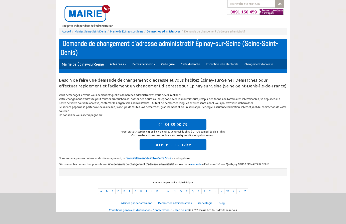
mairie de (196, 164)
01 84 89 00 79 (172, 124)
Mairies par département (136, 203)
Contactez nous (163, 210)
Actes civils (117, 64)
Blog (222, 203)
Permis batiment (143, 64)
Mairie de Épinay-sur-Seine (126, 31)
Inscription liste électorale (222, 64)
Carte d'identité (190, 64)
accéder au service (173, 144)
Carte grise (168, 64)
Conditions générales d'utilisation (130, 210)
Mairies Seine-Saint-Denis (91, 31)
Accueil (66, 31)
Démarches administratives (164, 31)
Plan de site (182, 210)
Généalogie (205, 203)
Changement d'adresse (258, 64)
